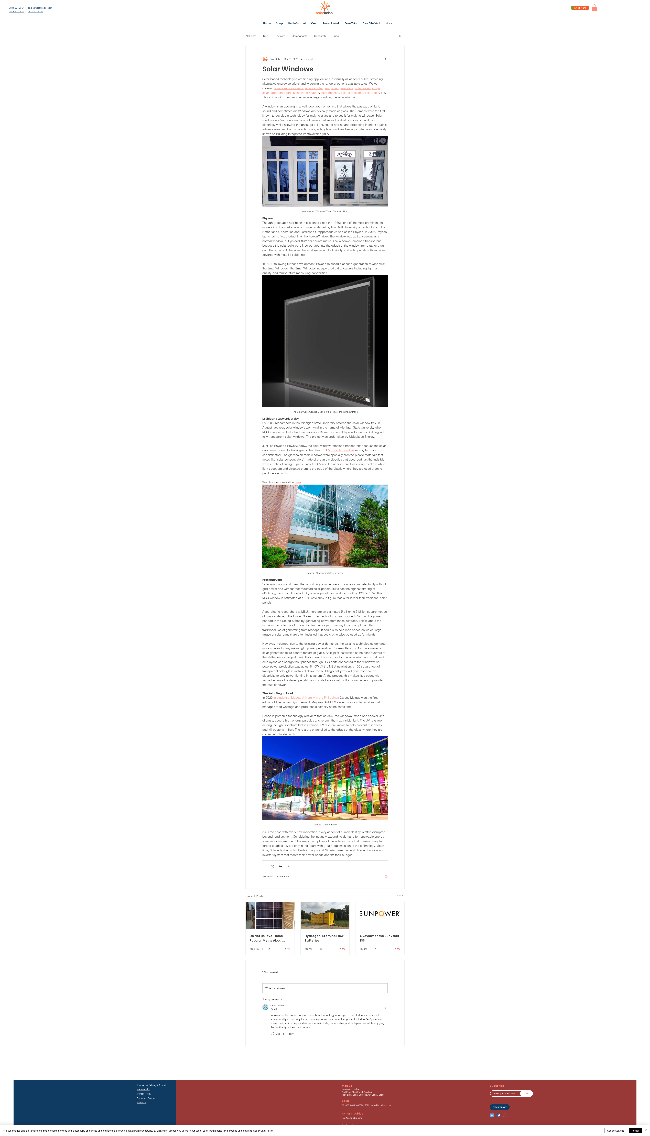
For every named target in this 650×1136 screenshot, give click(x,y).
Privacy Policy (144, 1093)
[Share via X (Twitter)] (272, 866)
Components (299, 36)
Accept (635, 1130)
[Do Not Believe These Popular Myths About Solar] (270, 915)
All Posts (250, 36)
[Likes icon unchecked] (272, 1034)
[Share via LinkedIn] (280, 866)
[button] (594, 7)
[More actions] (386, 59)
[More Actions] (386, 1007)
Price (336, 36)
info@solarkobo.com (352, 1118)
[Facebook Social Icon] (498, 1115)
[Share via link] (288, 866)
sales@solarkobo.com (40, 7)
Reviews (280, 36)
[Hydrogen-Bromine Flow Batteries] (325, 915)
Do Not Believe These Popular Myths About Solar (266, 938)
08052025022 (35, 11)
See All (401, 895)
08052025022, (363, 1105)
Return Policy (143, 1089)
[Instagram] (505, 1115)
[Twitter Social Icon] (492, 1115)
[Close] (646, 1130)
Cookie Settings (615, 1130)
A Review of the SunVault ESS (379, 938)
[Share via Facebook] (264, 866)
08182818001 (16, 7)
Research (320, 36)
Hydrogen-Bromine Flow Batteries (324, 938)
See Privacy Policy (263, 1130)
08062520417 (16, 11)
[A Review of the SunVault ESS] (379, 915)
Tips (265, 36)
